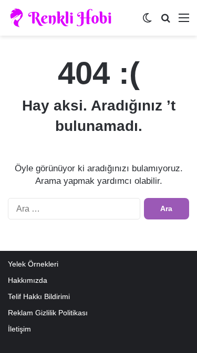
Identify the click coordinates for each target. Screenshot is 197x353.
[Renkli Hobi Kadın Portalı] (64, 17)
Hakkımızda (27, 280)
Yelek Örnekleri (33, 264)
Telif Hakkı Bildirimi (39, 297)
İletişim (19, 329)
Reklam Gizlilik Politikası (48, 313)
